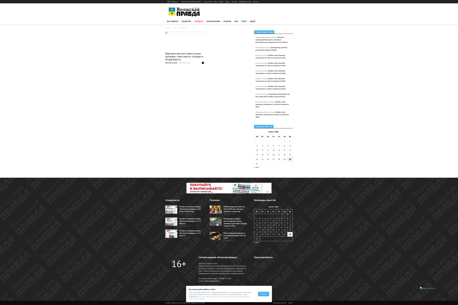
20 (273, 155)
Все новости (208, 1)
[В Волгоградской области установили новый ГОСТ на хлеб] (216, 236)
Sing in (290, 303)
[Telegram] (287, 1)
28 (279, 159)
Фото (215, 1)
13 (273, 150)
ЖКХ (236, 21)
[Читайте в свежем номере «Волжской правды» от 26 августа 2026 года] (171, 209)
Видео (221, 1)
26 (268, 159)
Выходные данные (279, 303)
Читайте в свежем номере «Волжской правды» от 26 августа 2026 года (190, 209)
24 (257, 159)
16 (290, 150)
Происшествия (213, 21)
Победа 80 (198, 21)
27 (273, 159)
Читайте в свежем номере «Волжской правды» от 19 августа (190, 221)
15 (285, 150)
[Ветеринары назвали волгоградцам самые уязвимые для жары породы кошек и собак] (216, 222)
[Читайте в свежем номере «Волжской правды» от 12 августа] (171, 234)
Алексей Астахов (171, 63)
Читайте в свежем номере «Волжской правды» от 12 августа (190, 233)
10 (257, 150)
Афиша (227, 1)
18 (262, 155)
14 (279, 150)
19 (268, 155)
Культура (227, 21)
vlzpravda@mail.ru (212, 281)
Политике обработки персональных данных (213, 297)
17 (257, 155)
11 (262, 150)
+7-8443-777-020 (224, 278)
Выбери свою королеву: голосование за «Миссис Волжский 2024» (272, 104)
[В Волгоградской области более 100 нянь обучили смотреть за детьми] (216, 209)
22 (285, 155)
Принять (263, 294)
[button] (290, 21)
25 (262, 159)
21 (279, 155)
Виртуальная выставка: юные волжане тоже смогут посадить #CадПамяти (184, 56)
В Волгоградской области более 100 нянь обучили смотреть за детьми (234, 209)
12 (268, 150)
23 (290, 155)
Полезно (234, 1)
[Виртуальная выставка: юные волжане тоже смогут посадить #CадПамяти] (184, 41)
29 (285, 159)
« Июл (256, 167)
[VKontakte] (291, 1)
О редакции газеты (245, 1)
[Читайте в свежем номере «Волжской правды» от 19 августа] (171, 222)
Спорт (244, 21)
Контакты (256, 1)
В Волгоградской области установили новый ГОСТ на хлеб (235, 235)
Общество (186, 21)
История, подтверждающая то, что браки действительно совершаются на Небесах (271, 39)
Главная (168, 28)
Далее (252, 21)
